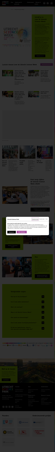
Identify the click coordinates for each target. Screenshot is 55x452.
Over (46, 219)
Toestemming (35, 219)
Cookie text (42, 219)
